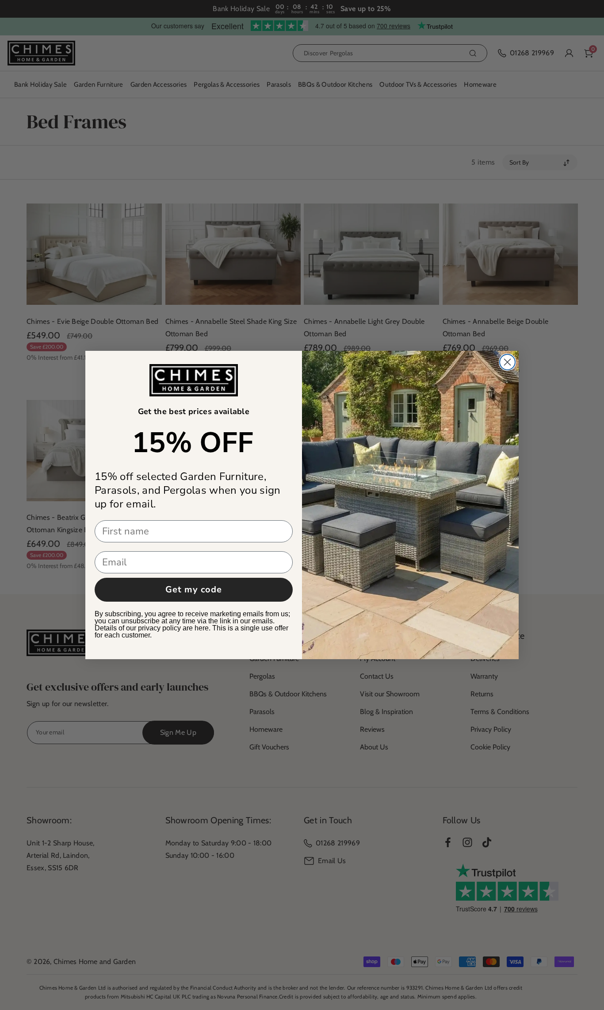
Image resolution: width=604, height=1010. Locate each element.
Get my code (193, 589)
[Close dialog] (507, 362)
